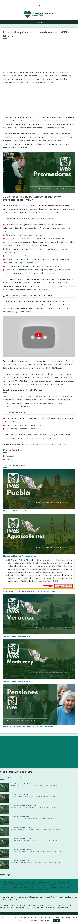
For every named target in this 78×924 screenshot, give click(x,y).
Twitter (9, 459)
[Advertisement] (39, 56)
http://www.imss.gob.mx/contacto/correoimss (46, 444)
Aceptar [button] (56, 920)
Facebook (10, 456)
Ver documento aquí (33, 235)
